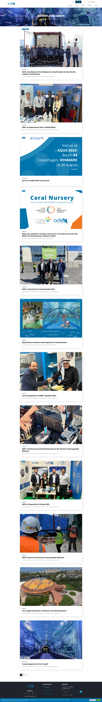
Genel (24, 29)
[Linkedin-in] (90, 2)
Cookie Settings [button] (92, 700)
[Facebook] (24, 693)
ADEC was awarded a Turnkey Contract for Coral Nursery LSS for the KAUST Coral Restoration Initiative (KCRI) (50, 235)
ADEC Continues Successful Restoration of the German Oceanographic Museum (50, 450)
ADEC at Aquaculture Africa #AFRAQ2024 (38, 127)
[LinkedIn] (27, 693)
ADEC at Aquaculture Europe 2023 (35, 504)
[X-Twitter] (35, 693)
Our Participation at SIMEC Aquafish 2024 (39, 396)
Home (44, 19)
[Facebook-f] (88, 2)
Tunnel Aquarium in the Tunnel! (35, 664)
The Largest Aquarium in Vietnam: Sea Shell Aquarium (44, 611)
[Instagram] (92, 2)
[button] (48, 2)
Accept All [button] (98, 700)
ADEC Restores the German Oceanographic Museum (43, 557)
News (27, 29)
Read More (51, 47)
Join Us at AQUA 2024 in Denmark (35, 180)
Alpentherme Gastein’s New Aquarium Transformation (44, 342)
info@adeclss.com (48, 690)
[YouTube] (33, 693)
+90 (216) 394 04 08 (48, 693)
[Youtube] (93, 2)
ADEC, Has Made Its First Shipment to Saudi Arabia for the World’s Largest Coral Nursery (49, 73)
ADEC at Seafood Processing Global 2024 (38, 289)
